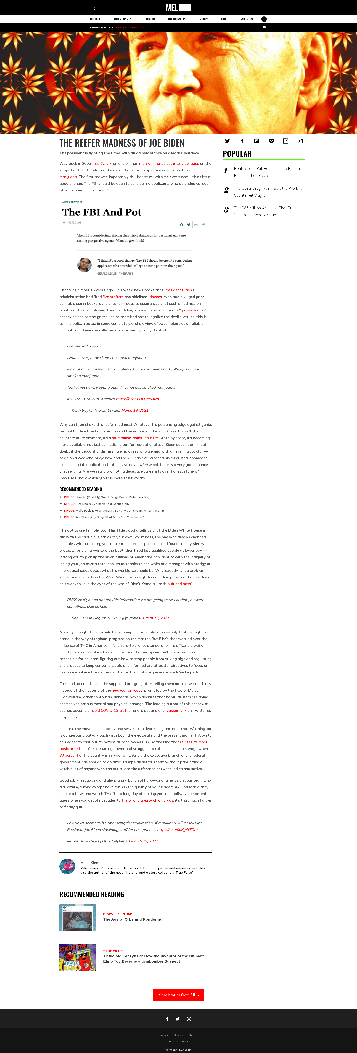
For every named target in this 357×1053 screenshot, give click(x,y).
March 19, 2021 (134, 410)
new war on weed (127, 690)
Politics (107, 27)
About (164, 1035)
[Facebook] (242, 141)
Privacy (178, 1035)
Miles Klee (122, 27)
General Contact (178, 1041)
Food (224, 19)
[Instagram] (300, 141)
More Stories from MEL (178, 995)
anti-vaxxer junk (172, 710)
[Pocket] (271, 141)
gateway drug (193, 310)
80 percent (69, 755)
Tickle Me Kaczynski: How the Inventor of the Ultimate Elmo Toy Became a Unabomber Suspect (154, 958)
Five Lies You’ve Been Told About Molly (96, 504)
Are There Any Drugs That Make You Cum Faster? (104, 517)
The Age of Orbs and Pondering (133, 919)
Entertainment (123, 19)
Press (192, 1035)
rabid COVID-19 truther (111, 710)
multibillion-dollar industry (135, 437)
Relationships (177, 19)
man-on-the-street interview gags (169, 163)
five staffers (113, 296)
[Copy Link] (286, 141)
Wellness (247, 19)
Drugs (95, 27)
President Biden (178, 290)
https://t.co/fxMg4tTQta (177, 829)
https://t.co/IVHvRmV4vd (137, 398)
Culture (95, 19)
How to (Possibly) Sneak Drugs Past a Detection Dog (106, 497)
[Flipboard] (256, 141)
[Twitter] (227, 141)
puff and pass (179, 583)
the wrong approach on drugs (147, 800)
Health (150, 19)
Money (204, 19)
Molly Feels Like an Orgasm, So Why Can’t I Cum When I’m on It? (115, 510)
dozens (155, 296)
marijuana (68, 176)
